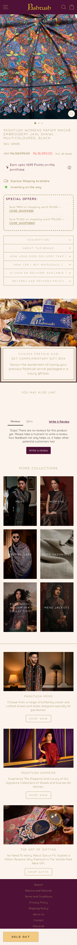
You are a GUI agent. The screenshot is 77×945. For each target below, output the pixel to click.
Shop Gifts (38, 871)
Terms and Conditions (38, 896)
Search (38, 884)
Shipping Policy (38, 908)
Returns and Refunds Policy (38, 281)
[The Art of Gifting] (38, 824)
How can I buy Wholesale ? (38, 264)
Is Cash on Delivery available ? (38, 272)
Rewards (38, 926)
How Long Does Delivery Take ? (38, 256)
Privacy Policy (38, 902)
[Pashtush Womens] (38, 748)
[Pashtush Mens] (38, 671)
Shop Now (38, 718)
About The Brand (38, 248)
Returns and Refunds (38, 890)
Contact (38, 920)
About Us (38, 914)
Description (38, 239)
